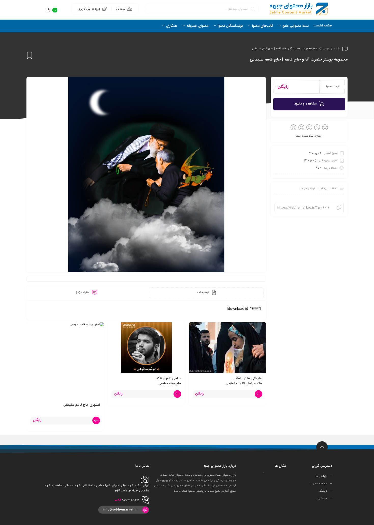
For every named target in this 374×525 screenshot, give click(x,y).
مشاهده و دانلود (305, 104)
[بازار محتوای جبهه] (297, 9)
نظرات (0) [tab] (83, 292)
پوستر (326, 49)
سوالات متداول (319, 484)
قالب (336, 49)
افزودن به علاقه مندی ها (29, 55)
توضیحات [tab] (203, 292)
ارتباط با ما (321, 476)
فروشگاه (323, 491)
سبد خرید (322, 498)
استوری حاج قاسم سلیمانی (81, 405)
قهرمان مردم (308, 188)
